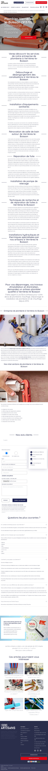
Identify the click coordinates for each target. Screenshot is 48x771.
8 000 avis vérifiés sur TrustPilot (26, 648)
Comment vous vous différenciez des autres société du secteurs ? (17, 585)
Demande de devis (12, 37)
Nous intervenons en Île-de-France (10, 601)
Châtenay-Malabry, (14, 189)
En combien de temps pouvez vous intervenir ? (12, 524)
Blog (21, 734)
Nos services (37, 747)
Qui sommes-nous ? (5, 7)
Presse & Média (24, 736)
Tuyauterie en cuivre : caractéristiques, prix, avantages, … (34, 694)
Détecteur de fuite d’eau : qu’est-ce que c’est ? (34, 676)
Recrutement (37, 730)
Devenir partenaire (24, 740)
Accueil (5, 10)
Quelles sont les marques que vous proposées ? (13, 535)
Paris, (9, 189)
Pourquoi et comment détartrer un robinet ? (13, 693)
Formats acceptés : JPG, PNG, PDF (9, 478)
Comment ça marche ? (15, 7)
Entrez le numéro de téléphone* (8, 464)
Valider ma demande (19, 500)
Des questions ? (25, 7)
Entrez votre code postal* (7, 469)
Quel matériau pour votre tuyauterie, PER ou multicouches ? (34, 712)
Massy (22, 189)
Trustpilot (5, 440)
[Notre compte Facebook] (43, 7)
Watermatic (4, 549)
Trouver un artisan (34, 7)
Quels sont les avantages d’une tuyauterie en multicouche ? (13, 676)
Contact (22, 744)
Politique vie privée (4, 769)
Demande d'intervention (41, 2)
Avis (21, 742)
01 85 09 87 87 (28, 37)
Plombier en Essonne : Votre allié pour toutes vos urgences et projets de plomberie (26, 10)
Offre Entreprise (24, 738)
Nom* (3, 458)
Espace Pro (36, 728)
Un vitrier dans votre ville (39, 743)
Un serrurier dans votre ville (40, 741)
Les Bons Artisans (6, 765)
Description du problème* (7, 484)
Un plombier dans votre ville (40, 732)
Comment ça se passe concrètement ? (11, 559)
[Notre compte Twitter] (46, 7)
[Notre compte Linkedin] (41, 7)
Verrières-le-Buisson (12, 66)
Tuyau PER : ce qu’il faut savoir (14, 710)
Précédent (5, 500)
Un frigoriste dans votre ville (40, 745)
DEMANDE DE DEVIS (29, 2)
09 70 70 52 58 (19, 2)
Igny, (20, 189)
